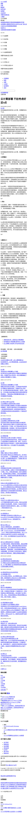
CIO (5, 669)
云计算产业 (7, 401)
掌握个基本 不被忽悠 (9, 453)
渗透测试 (15, 572)
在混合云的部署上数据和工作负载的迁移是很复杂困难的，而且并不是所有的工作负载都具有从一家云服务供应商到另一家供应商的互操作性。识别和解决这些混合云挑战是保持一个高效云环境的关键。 (14, 409)
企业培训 (3, 13)
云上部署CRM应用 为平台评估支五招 (14, 343)
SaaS (5, 653)
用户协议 (6, 751)
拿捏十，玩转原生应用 (9, 623)
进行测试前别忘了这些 (10, 542)
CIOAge (10, 726)
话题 (5, 82)
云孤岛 (6, 621)
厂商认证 (24, 24)
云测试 (6, 559)
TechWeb (6, 784)
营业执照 (3, 776)
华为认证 (19, 24)
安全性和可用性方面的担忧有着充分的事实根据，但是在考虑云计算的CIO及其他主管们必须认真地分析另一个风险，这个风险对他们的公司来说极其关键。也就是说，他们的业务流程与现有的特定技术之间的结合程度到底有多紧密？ (14, 426)
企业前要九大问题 (10, 420)
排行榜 (10, 22)
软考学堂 (21, 22)
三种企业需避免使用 (9, 638)
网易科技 (13, 782)
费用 (5, 513)
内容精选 (6, 78)
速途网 (19, 784)
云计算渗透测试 (5, 572)
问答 (7, 29)
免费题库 (14, 26)
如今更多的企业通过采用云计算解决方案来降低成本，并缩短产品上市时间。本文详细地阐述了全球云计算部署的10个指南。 (14, 375)
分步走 (6, 574)
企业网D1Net (7, 788)
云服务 (11, 602)
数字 (3, 669)
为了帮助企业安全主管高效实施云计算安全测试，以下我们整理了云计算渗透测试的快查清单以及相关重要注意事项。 (14, 564)
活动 (5, 87)
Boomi (8, 525)
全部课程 (3, 24)
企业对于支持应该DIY (10, 500)
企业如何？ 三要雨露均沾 (12, 360)
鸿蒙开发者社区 (5, 14)
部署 (5, 351)
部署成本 (6, 602)
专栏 (12, 29)
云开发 (12, 401)
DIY (8, 513)
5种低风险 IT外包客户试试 (11, 437)
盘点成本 (6, 587)
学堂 (2, 5)
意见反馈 (6, 748)
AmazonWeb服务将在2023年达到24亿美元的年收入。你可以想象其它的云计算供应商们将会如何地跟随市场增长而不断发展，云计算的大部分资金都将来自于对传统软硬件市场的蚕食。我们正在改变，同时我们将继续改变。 (14, 488)
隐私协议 (6, 753)
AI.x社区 (18, 807)
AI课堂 (2, 16)
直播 (14, 29)
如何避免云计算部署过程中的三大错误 (14, 341)
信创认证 (14, 24)
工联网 (10, 786)
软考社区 (3, 9)
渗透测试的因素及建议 (10, 561)
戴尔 (2, 525)
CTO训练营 (21, 735)
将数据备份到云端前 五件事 (11, 468)
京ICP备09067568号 (11, 765)
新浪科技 (3, 782)
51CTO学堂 (7, 735)
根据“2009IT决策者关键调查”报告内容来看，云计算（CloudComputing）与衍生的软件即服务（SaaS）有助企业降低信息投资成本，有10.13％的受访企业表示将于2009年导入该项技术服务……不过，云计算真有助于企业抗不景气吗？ (14, 532)
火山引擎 (21, 788)
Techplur (17, 726)
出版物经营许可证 (11, 776)
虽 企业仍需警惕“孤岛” (10, 604)
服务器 (6, 436)
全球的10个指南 (9, 371)
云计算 (2, 351)
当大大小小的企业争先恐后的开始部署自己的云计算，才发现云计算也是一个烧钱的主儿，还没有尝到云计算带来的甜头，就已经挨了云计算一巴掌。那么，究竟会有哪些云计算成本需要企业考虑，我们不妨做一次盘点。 (14, 593)
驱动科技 (23, 782)
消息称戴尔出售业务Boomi (11, 515)
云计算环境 (7, 636)
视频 (5, 80)
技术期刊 (6, 86)
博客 (2, 3)
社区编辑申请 (4, 92)
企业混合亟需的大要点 (10, 403)
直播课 (17, 22)
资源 (4, 29)
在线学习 (3, 28)
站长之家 (15, 784)
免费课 (2, 11)
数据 (9, 419)
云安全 (10, 559)
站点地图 (6, 746)
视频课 (2, 22)
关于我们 (6, 742)
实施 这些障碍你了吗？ (10, 483)
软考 (10, 24)
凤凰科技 (18, 782)
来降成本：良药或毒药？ (11, 527)
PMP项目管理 (8, 26)
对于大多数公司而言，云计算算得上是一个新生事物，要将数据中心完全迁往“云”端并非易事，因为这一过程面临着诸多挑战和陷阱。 (14, 578)
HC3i (13, 726)
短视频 (14, 22)
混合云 (6, 419)
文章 (2, 29)
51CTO (6, 726)
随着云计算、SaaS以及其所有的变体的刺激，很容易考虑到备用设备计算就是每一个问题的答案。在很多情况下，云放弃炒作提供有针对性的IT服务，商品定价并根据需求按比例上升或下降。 (14, 644)
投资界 (13, 788)
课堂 (9, 29)
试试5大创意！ (6, 655)
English (5, 749)
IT (1, 669)
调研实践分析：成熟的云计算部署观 (14, 339)
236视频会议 (20, 786)
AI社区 (6, 84)
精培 (11, 735)
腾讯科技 (8, 782)
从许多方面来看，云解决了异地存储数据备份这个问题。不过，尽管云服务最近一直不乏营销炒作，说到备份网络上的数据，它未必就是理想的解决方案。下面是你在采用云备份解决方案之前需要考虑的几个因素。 (14, 473)
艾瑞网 (11, 784)
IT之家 (6, 786)
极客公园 (14, 786)
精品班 (2, 7)
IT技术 (2, 26)
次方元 (17, 788)
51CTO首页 (4, 1)
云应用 (12, 636)
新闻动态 (6, 744)
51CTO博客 (7, 730)
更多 (8, 693)
